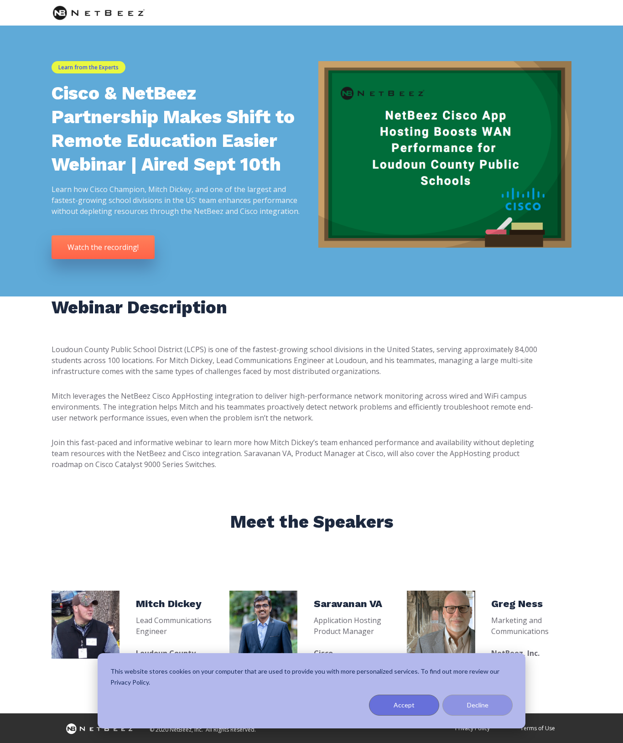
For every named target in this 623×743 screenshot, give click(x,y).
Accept (404, 705)
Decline (477, 705)
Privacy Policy (472, 728)
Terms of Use (537, 728)
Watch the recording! (103, 247)
